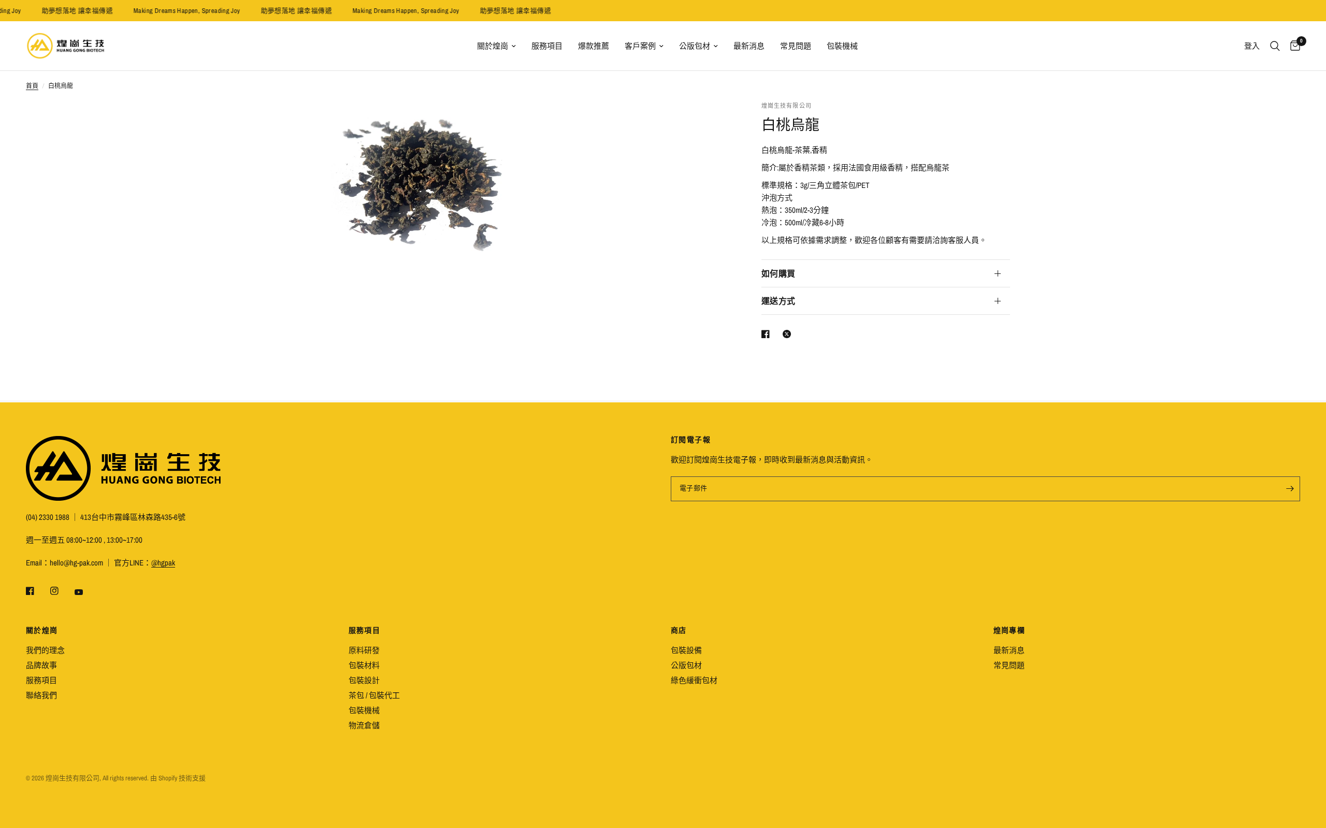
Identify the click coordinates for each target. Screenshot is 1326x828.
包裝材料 (364, 665)
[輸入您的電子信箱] (1289, 488)
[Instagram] (61, 590)
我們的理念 (45, 650)
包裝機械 (842, 45)
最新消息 (749, 45)
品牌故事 (41, 665)
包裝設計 (364, 680)
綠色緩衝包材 (694, 680)
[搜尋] (1275, 45)
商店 (679, 630)
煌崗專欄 (1009, 630)
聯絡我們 (41, 695)
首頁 (32, 86)
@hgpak (163, 562)
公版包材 (694, 45)
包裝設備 (686, 650)
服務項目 (547, 45)
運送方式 (778, 301)
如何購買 (778, 273)
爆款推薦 (593, 45)
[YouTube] (86, 591)
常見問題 (795, 45)
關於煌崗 (492, 45)
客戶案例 (640, 45)
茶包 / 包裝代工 (374, 695)
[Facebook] (37, 590)
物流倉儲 (364, 725)
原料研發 (364, 650)
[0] (1292, 45)
